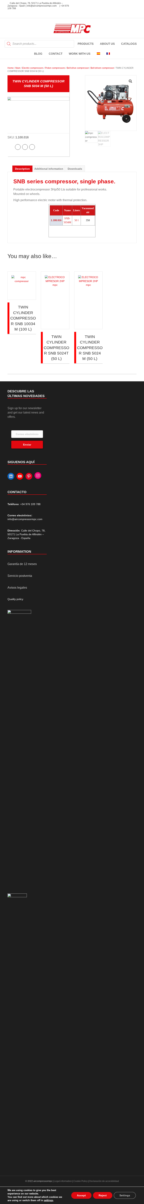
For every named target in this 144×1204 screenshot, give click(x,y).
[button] (130, 81)
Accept (81, 1195)
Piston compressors (55, 68)
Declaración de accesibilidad (104, 1181)
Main (17, 68)
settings (48, 1200)
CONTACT (55, 53)
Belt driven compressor (102, 68)
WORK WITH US (79, 53)
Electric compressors (32, 68)
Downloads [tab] (75, 168)
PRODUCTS (86, 43)
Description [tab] (22, 168)
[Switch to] (98, 54)
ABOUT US (107, 43)
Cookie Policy (81, 1181)
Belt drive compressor (78, 68)
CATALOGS (129, 43)
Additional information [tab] (48, 168)
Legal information (63, 1181)
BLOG (38, 53)
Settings (124, 1195)
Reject (103, 1195)
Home (11, 68)
